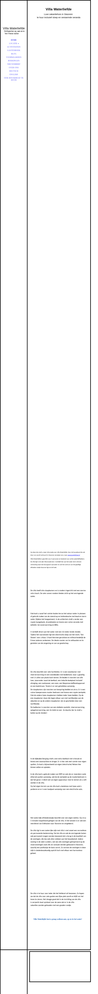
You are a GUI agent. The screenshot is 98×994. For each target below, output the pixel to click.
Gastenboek (13, 50)
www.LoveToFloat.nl (74, 555)
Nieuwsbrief (13, 64)
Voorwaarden (13, 57)
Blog (13, 54)
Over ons (14, 68)
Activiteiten (13, 47)
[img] (14, 17)
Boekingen (13, 61)
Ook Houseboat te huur (13, 79)
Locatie (13, 43)
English (14, 74)
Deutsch (13, 71)
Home (14, 40)
